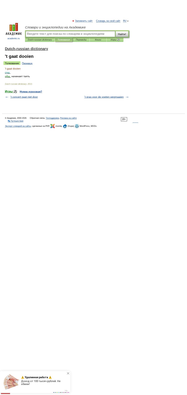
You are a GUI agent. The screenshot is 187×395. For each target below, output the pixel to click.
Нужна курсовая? (31, 91)
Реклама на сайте (68, 118)
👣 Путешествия (15, 121)
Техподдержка (52, 118)
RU (124, 21)
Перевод (27, 63)
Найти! (122, 34)
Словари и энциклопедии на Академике (55, 27)
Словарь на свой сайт (108, 21)
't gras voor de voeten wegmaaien (104, 96)
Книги (98, 39)
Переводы (81, 39)
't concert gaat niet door (24, 96)
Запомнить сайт (84, 21)
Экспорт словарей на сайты (18, 126)
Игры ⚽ (115, 39)
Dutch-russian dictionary (40, 39)
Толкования (64, 39)
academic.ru (13, 38)
